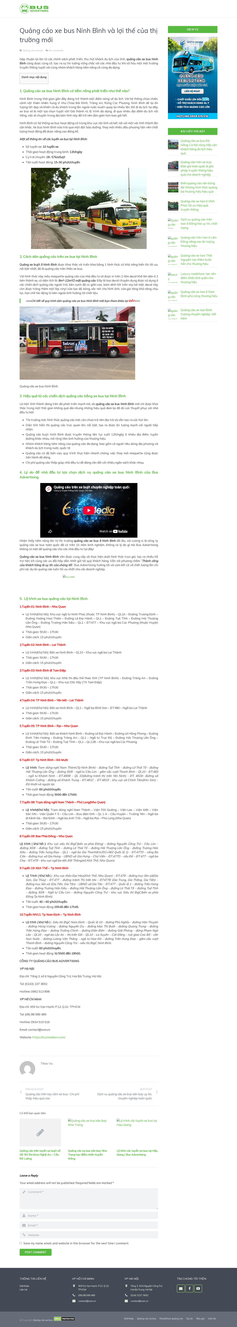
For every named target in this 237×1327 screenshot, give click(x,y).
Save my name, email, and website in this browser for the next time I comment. (76, 1243)
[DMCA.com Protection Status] (64, 1320)
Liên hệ (23, 1289)
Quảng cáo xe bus (42, 1320)
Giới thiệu (24, 1286)
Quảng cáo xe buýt (33, 50)
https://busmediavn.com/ (48, 1037)
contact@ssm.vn (87, 1301)
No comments (56, 50)
